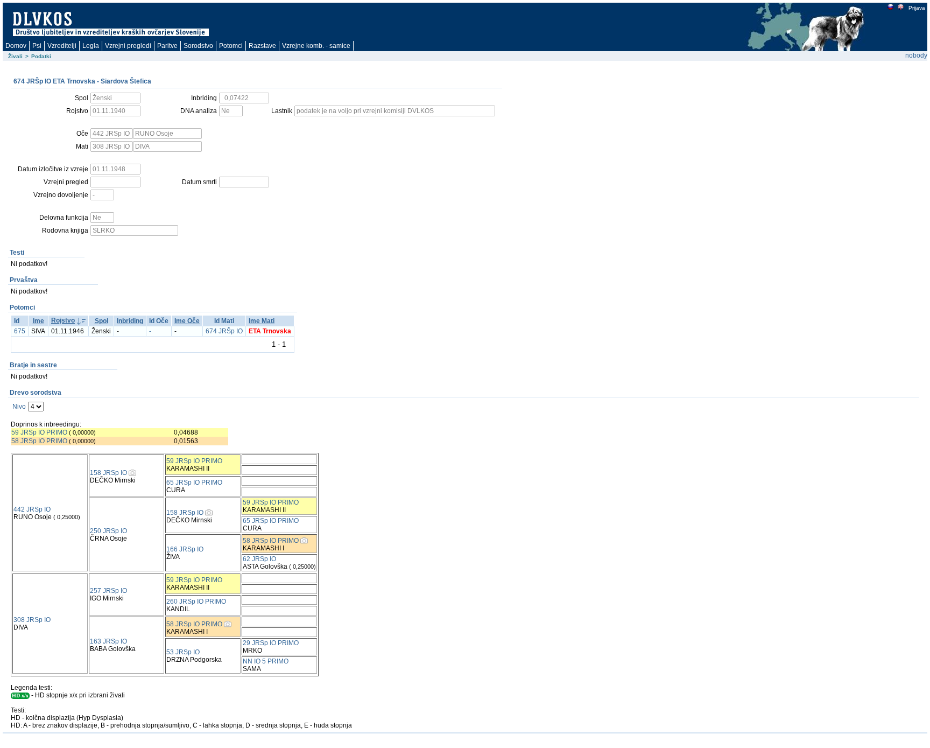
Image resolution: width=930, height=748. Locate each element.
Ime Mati (261, 321)
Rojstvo (63, 320)
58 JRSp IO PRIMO (39, 441)
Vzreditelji (61, 46)
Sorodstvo (198, 46)
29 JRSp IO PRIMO (271, 643)
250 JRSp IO (108, 531)
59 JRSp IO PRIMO (39, 432)
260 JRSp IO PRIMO (196, 601)
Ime (38, 321)
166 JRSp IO (184, 549)
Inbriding (130, 321)
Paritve (167, 46)
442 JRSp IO (32, 509)
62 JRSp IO (259, 559)
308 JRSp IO (32, 620)
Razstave (262, 46)
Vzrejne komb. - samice (316, 46)
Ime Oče (187, 321)
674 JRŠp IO (224, 331)
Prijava (916, 8)
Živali (15, 56)
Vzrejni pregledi (128, 46)
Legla (90, 46)
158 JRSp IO (108, 473)
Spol (101, 321)
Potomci (231, 46)
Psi (36, 46)
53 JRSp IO (183, 652)
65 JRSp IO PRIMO (194, 482)
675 (19, 331)
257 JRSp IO (108, 591)
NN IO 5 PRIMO (265, 661)
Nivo (19, 406)
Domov (15, 46)
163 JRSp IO (108, 641)
